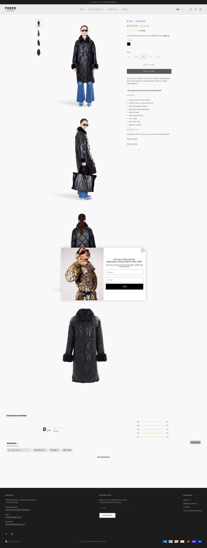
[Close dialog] (143, 250)
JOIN (124, 286)
